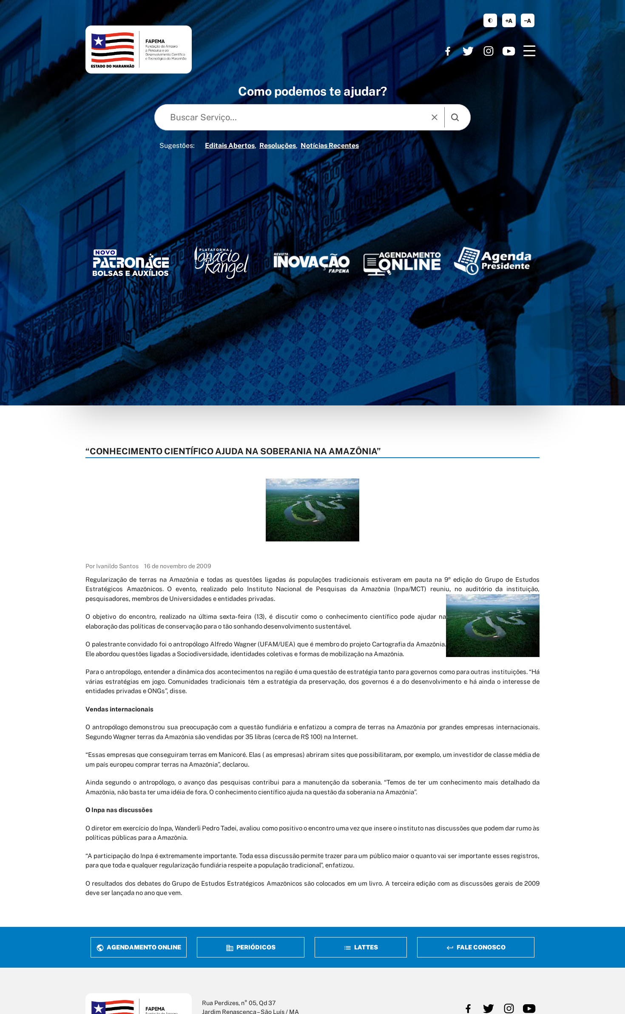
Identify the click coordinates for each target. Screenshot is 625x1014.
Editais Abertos (230, 146)
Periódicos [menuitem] (255, 947)
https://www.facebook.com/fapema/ (448, 51)
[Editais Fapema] (402, 261)
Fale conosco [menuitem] (480, 947)
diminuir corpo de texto (527, 20)
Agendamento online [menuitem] (143, 947)
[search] (455, 117)
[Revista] (312, 263)
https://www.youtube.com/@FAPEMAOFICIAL (509, 51)
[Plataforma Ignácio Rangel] (221, 262)
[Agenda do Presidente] (492, 261)
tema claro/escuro (490, 20)
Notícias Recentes (330, 146)
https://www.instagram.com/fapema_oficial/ (488, 51)
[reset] (434, 117)
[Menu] (529, 51)
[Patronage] (130, 265)
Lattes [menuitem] (365, 947)
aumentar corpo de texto (509, 20)
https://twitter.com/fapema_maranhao (468, 51)
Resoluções (277, 146)
